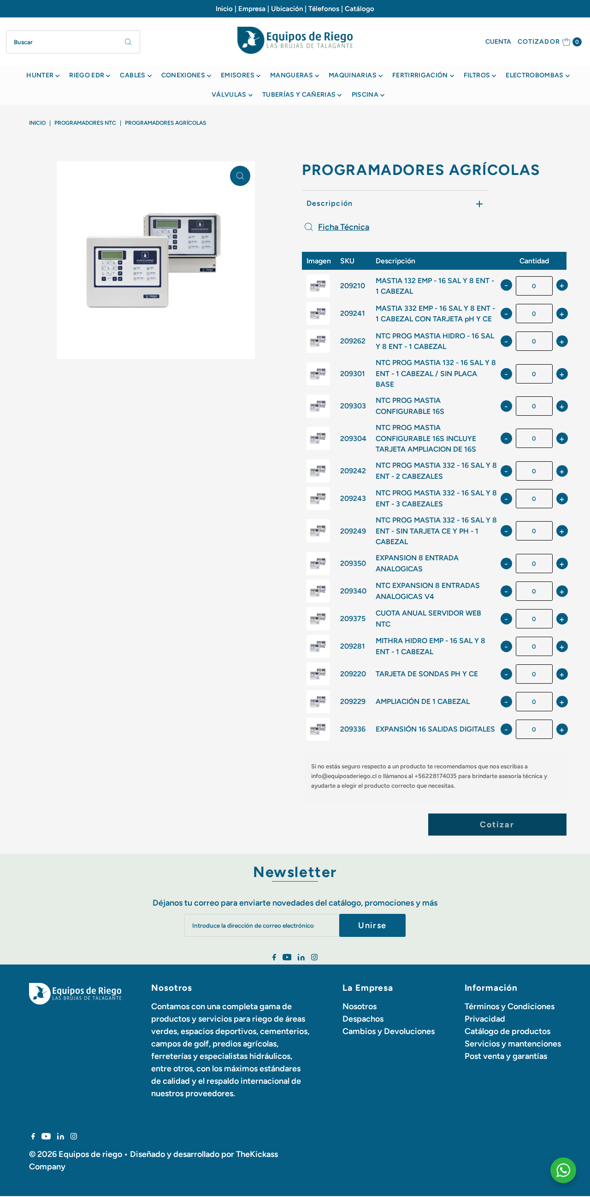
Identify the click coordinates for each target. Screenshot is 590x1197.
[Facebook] (274, 958)
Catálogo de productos (507, 1031)
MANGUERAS (291, 75)
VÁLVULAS (229, 95)
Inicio (224, 9)
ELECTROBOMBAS (535, 75)
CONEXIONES (183, 75)
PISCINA (365, 95)
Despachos (363, 1019)
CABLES (132, 75)
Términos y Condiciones (510, 1006)
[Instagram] (314, 958)
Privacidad (485, 1019)
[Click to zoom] (240, 176)
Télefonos (323, 9)
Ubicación (287, 9)
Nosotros (359, 1006)
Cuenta (498, 42)
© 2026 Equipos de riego (75, 1154)
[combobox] (73, 41)
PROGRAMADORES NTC (85, 123)
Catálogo (359, 9)
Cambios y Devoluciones (388, 1031)
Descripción (330, 203)
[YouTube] (287, 958)
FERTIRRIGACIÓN (420, 75)
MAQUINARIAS (353, 75)
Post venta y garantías (506, 1056)
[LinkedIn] (301, 958)
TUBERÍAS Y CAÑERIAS (299, 95)
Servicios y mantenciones (513, 1044)
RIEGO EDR (86, 75)
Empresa (252, 9)
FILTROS (477, 75)
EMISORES (237, 75)
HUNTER (39, 75)
